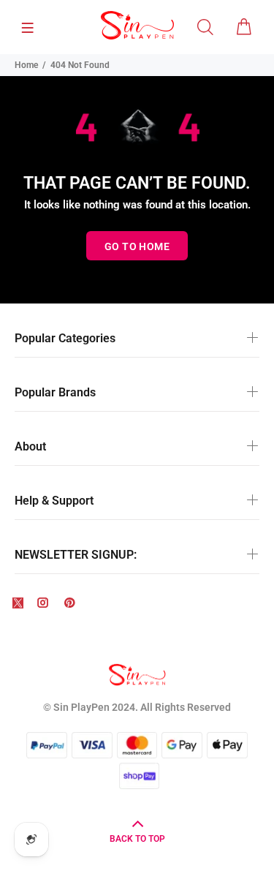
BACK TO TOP (137, 839)
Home (26, 65)
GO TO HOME (137, 246)
